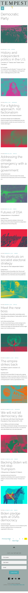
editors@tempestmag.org (17, 584)
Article (15, 153)
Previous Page (6, 539)
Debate (15, 209)
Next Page (15, 541)
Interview (14, 102)
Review (13, 49)
